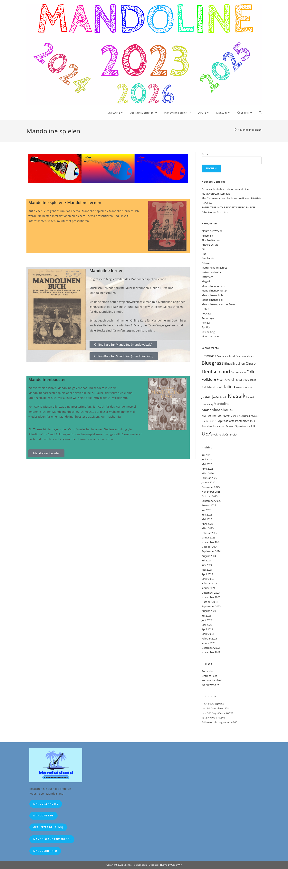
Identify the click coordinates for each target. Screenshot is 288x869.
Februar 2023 (209, 638)
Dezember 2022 (211, 647)
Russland (208, 426)
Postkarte (228, 421)
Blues (228, 363)
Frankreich (226, 379)
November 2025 (211, 491)
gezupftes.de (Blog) (48, 827)
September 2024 (211, 551)
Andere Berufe (210, 244)
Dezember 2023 (211, 592)
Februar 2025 (209, 533)
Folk (250, 371)
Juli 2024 (206, 560)
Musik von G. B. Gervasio (216, 193)
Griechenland (243, 379)
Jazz (215, 396)
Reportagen (208, 318)
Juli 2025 (206, 510)
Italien (229, 386)
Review (206, 322)
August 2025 (209, 505)
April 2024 (207, 574)
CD (203, 249)
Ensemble (241, 372)
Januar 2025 (208, 537)
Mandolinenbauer (217, 410)
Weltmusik (218, 434)
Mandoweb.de (43, 815)
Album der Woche (212, 231)
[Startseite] (235, 129)
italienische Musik (245, 387)
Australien (222, 356)
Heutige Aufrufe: (211, 704)
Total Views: (209, 717)
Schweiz (230, 426)
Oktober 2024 (209, 546)
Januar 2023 (208, 643)
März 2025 (208, 528)
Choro (251, 363)
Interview (207, 277)
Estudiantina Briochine (215, 212)
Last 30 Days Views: (213, 708)
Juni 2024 (207, 565)
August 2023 (209, 611)
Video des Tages (211, 336)
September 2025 (211, 501)
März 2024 (208, 579)
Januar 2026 (208, 482)
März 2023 (208, 634)
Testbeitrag (208, 332)
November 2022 (211, 652)
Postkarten (242, 421)
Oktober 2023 (209, 602)
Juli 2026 (206, 455)
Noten (205, 309)
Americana (209, 356)
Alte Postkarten (211, 240)
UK (253, 426)
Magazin (206, 281)
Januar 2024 (208, 588)
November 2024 (211, 542)
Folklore (209, 379)
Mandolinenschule (212, 295)
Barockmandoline (245, 356)
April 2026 (207, 468)
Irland (211, 387)
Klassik (236, 396)
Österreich (231, 434)
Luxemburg (207, 404)
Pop (219, 421)
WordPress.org (210, 685)
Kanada (223, 396)
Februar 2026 (209, 478)
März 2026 (208, 473)
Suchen (206, 154)
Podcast (206, 313)
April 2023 (207, 629)
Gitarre (206, 263)
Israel (219, 387)
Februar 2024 (209, 583)
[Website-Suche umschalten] (260, 112)
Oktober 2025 (209, 496)
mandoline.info (45, 851)
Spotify (206, 327)
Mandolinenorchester (214, 290)
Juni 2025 (207, 514)
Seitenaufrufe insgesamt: (216, 722)
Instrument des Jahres (214, 267)
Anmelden (208, 671)
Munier (254, 415)
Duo (204, 254)
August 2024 (209, 556)
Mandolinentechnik (240, 415)
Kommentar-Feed (212, 680)
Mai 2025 (207, 519)
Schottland (219, 426)
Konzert (250, 396)
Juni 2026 (207, 459)
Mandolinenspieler (212, 300)
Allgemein (207, 235)
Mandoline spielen (251, 129)
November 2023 (211, 597)
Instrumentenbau (212, 272)
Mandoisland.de (45, 803)
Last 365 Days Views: (214, 713)
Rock (252, 421)
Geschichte (208, 258)
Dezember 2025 (211, 487)
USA (207, 433)
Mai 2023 (207, 625)
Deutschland (216, 371)
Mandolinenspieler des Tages (218, 304)
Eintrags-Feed (209, 676)
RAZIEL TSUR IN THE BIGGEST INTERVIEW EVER (229, 207)
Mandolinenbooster (213, 286)
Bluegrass (213, 362)
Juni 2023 (207, 620)
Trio (249, 426)
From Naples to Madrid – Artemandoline (225, 189)
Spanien (240, 426)
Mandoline (221, 404)
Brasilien (238, 363)
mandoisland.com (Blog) (52, 839)
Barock (231, 355)
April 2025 (207, 524)
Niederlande (209, 421)
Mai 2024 (207, 569)
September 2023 (211, 606)
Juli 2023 (206, 615)
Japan (207, 396)
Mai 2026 (207, 464)
